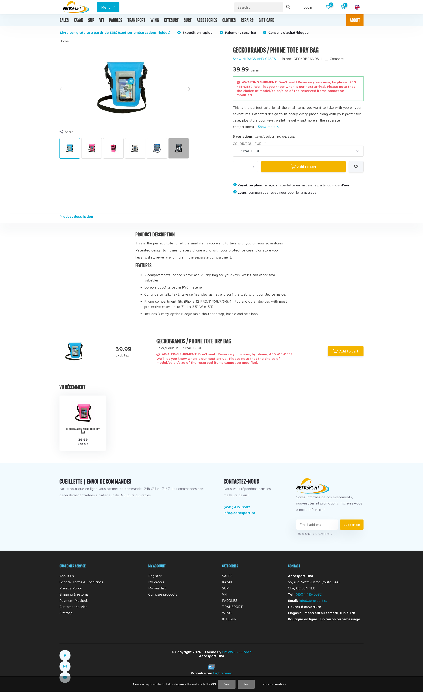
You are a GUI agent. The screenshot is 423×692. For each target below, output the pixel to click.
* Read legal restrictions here (314, 533)
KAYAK (78, 20)
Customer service (73, 607)
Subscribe (351, 525)
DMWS (227, 652)
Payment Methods (73, 600)
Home (64, 41)
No (246, 684)
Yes (226, 684)
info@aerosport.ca (239, 513)
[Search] (288, 7)
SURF (188, 20)
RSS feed (244, 652)
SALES (64, 20)
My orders (156, 582)
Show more (267, 127)
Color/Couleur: (249, 144)
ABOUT (355, 20)
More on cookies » (274, 684)
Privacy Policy (70, 588)
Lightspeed (222, 673)
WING (154, 20)
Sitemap (65, 613)
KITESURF (171, 20)
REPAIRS (247, 20)
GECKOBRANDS (306, 59)
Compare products (162, 594)
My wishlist (157, 588)
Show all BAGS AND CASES (254, 59)
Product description (76, 216)
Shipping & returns (73, 594)
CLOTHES (229, 20)
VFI (101, 20)
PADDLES (115, 20)
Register (155, 576)
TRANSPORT (136, 20)
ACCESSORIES (207, 20)
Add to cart (306, 167)
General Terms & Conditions (81, 582)
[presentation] (61, 89)
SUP (91, 20)
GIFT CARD (266, 20)
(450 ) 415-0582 (237, 507)
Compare (337, 59)
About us (66, 576)
